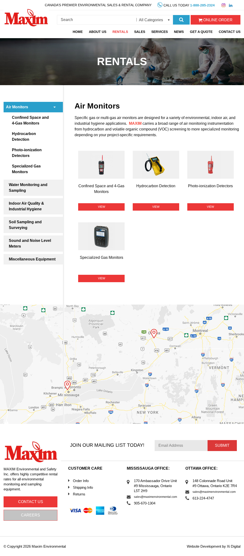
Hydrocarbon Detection (24, 136)
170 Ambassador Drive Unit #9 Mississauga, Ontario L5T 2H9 (155, 486)
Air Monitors (17, 107)
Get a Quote (201, 32)
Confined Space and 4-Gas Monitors (30, 120)
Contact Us (229, 32)
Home (78, 32)
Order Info (81, 481)
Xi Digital (233, 546)
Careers (30, 515)
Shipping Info (83, 487)
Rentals (120, 32)
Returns (79, 494)
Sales (139, 32)
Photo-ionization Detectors (27, 153)
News (179, 32)
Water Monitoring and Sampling (28, 187)
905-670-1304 (144, 503)
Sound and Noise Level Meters (30, 243)
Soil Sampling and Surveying (25, 225)
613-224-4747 (203, 498)
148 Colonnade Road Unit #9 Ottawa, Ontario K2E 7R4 (215, 483)
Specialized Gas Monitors (26, 169)
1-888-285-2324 (202, 5)
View (101, 206)
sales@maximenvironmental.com (155, 497)
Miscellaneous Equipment (32, 259)
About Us (97, 32)
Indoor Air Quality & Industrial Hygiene (26, 206)
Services (159, 32)
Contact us (30, 502)
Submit (222, 445)
